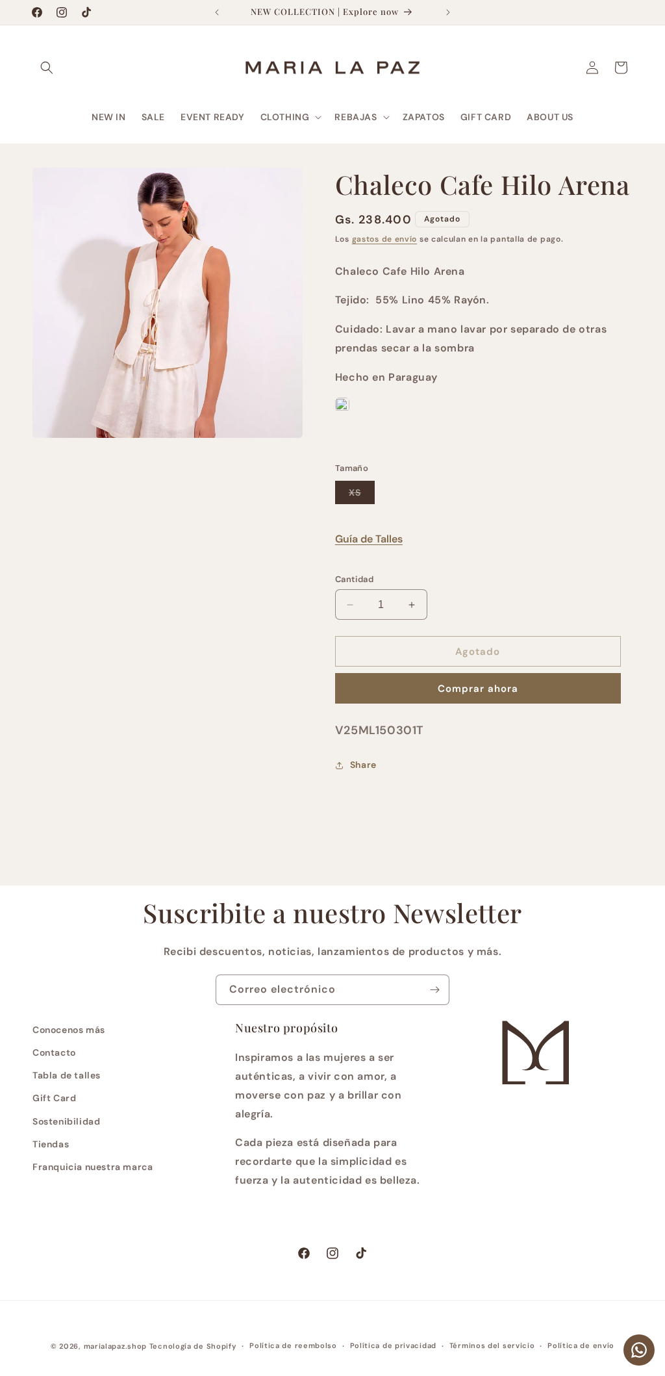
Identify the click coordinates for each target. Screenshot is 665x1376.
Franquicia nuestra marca (92, 1167)
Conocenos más (68, 1030)
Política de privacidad (393, 1345)
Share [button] (363, 765)
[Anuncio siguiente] (448, 12)
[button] (46, 67)
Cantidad (354, 579)
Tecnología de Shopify (193, 1346)
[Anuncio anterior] (217, 12)
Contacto (54, 1052)
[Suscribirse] (434, 990)
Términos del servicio (492, 1345)
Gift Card (54, 1098)
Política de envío (580, 1345)
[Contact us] (639, 1350)
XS (362, 495)
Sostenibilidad (66, 1121)
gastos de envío (385, 239)
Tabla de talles (66, 1075)
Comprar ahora (478, 688)
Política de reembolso (293, 1345)
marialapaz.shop (115, 1346)
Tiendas (50, 1144)
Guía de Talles (369, 539)
